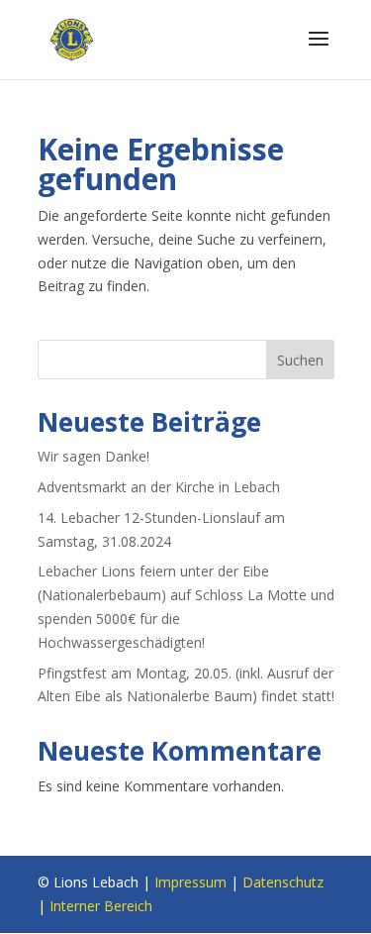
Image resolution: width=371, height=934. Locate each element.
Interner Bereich (100, 905)
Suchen (300, 360)
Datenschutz (283, 882)
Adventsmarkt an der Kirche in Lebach (159, 486)
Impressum (190, 882)
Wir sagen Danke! (93, 456)
